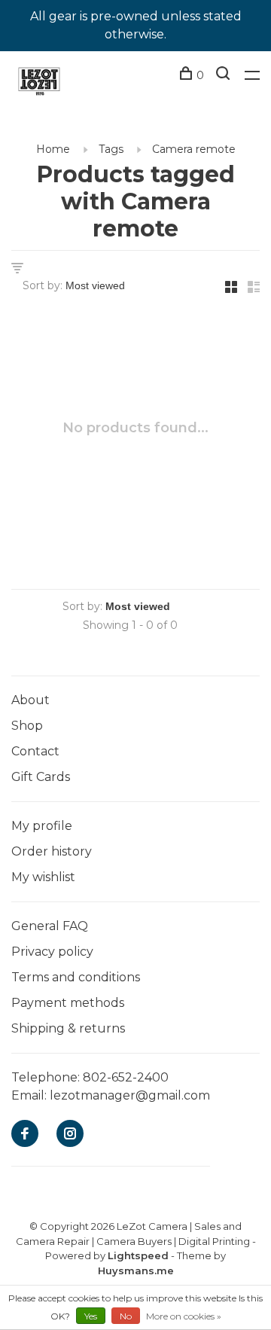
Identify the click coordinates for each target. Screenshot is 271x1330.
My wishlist (43, 877)
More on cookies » (183, 1316)
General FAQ (49, 926)
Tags (111, 149)
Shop (27, 725)
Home (53, 149)
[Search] (224, 75)
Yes (90, 1316)
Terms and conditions (75, 977)
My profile (41, 826)
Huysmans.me (136, 1270)
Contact (35, 751)
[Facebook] (24, 1134)
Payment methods (67, 1003)
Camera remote (194, 149)
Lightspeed (138, 1255)
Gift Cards (40, 777)
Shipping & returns (68, 1028)
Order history (51, 851)
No (126, 1316)
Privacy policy (52, 951)
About (30, 700)
